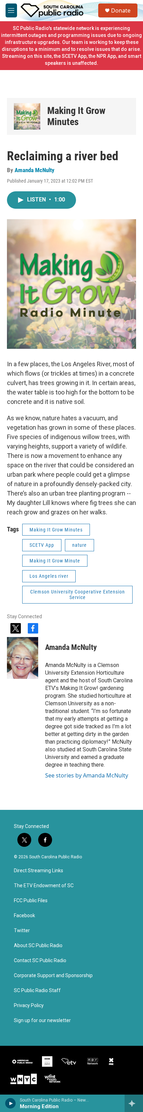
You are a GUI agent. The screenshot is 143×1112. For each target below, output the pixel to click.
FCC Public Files (31, 900)
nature (79, 545)
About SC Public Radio (38, 945)
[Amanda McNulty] (22, 658)
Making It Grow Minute (55, 560)
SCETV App (42, 545)
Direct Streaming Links (38, 870)
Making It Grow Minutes (76, 116)
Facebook (24, 915)
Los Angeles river (49, 576)
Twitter (22, 930)
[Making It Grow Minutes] (27, 116)
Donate (121, 10)
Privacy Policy (29, 1005)
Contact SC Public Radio (40, 960)
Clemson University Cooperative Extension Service (77, 594)
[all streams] (134, 1103)
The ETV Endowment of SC (44, 885)
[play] (10, 1103)
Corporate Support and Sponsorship (53, 975)
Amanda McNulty (34, 170)
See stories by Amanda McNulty (86, 775)
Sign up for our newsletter (42, 1020)
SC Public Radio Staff (37, 990)
